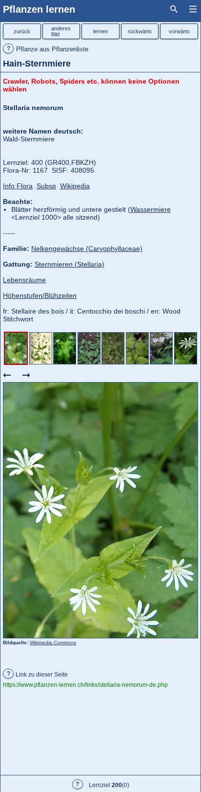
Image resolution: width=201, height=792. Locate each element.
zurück (22, 31)
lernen (100, 31)
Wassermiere (150, 209)
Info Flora (18, 186)
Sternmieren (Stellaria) (69, 264)
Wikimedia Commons (53, 642)
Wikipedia (75, 186)
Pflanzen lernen (39, 9)
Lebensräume (24, 280)
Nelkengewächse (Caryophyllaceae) (86, 248)
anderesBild (61, 31)
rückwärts (140, 31)
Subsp (46, 186)
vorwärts (179, 31)
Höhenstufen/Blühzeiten (40, 295)
